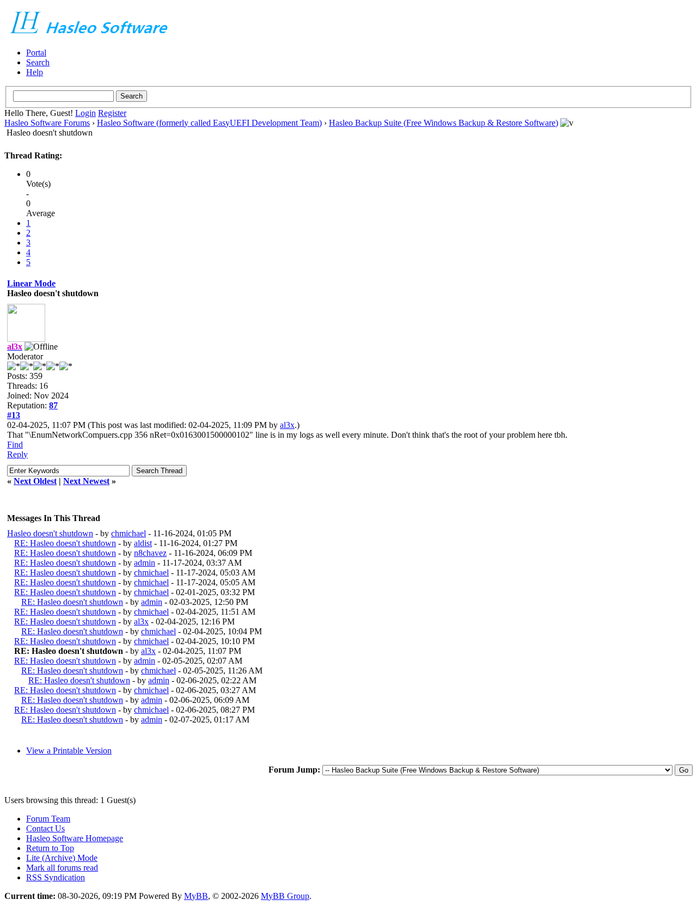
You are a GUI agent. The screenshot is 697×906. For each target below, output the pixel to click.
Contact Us (45, 828)
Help (34, 72)
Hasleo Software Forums (47, 122)
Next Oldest (35, 481)
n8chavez (150, 553)
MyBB (196, 896)
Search (38, 62)
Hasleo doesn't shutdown (50, 533)
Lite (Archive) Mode (61, 857)
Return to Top (50, 848)
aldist (143, 543)
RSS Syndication (55, 877)
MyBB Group (285, 896)
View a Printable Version (69, 750)
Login (85, 113)
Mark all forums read (62, 867)
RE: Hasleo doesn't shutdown (65, 543)
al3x (287, 425)
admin (144, 562)
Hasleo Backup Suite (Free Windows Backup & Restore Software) (443, 122)
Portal (36, 52)
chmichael (128, 533)
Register (112, 113)
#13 (13, 415)
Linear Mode (31, 283)
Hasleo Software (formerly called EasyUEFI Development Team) (209, 122)
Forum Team (48, 818)
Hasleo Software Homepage (74, 838)
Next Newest (86, 481)
